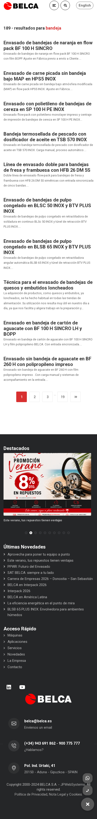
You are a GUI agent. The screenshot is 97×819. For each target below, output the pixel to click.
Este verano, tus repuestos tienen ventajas (33, 520)
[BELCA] (21, 6)
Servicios (15, 648)
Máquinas (15, 635)
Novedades (16, 654)
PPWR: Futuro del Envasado (29, 566)
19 (63, 397)
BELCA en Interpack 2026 (27, 585)
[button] (26, 532)
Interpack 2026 (19, 591)
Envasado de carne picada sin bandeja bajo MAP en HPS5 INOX (45, 76)
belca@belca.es (38, 721)
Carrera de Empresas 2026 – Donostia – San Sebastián (50, 579)
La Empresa (17, 661)
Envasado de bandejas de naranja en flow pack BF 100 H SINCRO (48, 45)
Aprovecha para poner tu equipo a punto (39, 554)
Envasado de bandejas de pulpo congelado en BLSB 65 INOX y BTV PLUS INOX (47, 246)
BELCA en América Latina (27, 597)
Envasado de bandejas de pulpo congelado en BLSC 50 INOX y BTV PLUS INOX (47, 205)
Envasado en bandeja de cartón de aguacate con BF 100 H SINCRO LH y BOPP (43, 328)
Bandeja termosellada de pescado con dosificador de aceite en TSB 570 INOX (45, 136)
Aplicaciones (17, 642)
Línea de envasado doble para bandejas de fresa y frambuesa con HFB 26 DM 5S (47, 167)
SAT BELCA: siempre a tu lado (31, 573)
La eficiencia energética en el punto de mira (41, 603)
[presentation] (6, 533)
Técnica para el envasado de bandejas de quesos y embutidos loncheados (48, 285)
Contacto (15, 667)
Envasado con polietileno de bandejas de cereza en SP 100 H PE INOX (47, 106)
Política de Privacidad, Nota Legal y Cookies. (49, 794)
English (85, 5)
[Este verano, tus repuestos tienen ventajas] (47, 484)
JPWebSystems (73, 784)
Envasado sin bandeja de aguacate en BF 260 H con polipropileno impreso (47, 361)
